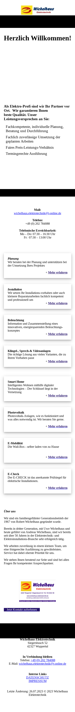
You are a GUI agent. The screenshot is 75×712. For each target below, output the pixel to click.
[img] (37, 10)
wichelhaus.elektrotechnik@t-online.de (37, 213)
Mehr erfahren (58, 395)
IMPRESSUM (38, 681)
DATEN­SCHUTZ (37, 677)
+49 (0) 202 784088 (43, 660)
